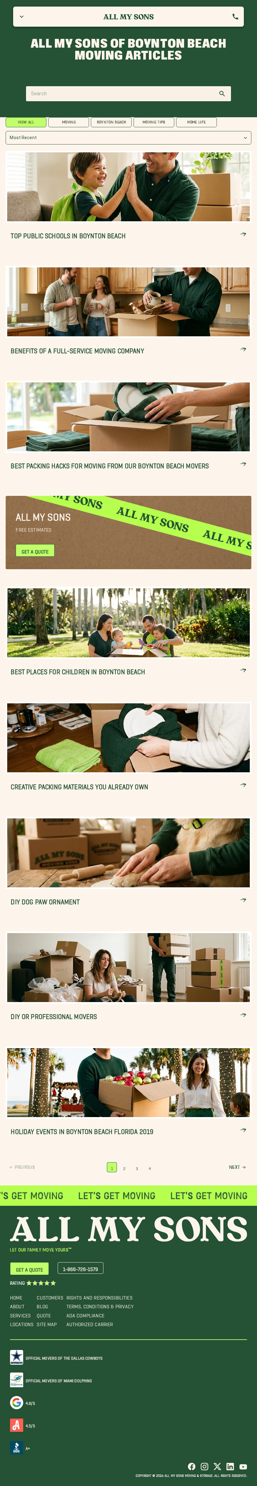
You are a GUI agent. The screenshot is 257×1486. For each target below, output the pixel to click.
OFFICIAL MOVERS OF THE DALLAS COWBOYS (64, 1357)
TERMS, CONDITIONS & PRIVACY (100, 1305)
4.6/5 (30, 1402)
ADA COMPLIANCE (85, 1314)
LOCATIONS (22, 1323)
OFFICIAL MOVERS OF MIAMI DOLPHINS (59, 1379)
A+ (28, 1447)
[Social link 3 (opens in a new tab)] (217, 1469)
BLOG (42, 1305)
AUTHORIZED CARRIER (89, 1323)
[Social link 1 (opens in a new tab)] (192, 1469)
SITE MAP (47, 1323)
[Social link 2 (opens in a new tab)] (204, 1469)
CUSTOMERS (50, 1296)
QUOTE (44, 1314)
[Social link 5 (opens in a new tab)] (243, 1469)
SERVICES (20, 1314)
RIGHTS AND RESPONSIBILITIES (99, 1296)
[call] (235, 16)
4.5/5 (30, 1424)
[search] (222, 93)
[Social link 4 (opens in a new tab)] (230, 1469)
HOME (16, 1296)
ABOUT (17, 1305)
